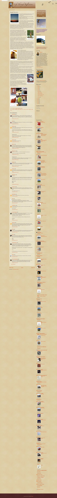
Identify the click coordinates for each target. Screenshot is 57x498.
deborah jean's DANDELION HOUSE (42, 470)
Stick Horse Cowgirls (40, 369)
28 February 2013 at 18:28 (15, 166)
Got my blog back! (39, 391)
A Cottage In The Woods (40, 477)
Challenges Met (39, 399)
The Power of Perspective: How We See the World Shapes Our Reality (44, 135)
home (22, 109)
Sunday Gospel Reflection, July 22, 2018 (44, 236)
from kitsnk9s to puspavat (40, 151)
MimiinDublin (39, 437)
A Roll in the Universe (40, 202)
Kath (12, 121)
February (21, 109)
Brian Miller (13, 114)
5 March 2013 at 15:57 (14, 256)
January (39, 97)
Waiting (42, 307)
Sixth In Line (39, 363)
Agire (41, 351)
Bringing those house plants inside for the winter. (43, 359)
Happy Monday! (43, 289)
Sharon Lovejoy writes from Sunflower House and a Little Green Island (41, 334)
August (39, 86)
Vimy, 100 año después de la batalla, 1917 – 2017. (43, 278)
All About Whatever (39, 255)
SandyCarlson (14, 205)
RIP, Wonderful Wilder (43, 301)
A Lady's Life (13, 186)
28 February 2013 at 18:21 (15, 159)
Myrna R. (13, 144)
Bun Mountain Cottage (40, 393)
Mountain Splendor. (40, 93)
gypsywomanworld (39, 425)
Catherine (13, 126)
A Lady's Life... (39, 270)
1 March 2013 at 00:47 (14, 196)
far (41, 313)
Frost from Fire (39, 253)
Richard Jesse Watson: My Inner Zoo (42, 375)
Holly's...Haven (39, 446)
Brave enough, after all (43, 203)
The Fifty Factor (39, 327)
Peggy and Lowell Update (44, 155)
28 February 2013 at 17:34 (15, 148)
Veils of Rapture (39, 481)
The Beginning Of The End (42, 80)
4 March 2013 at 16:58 (14, 252)
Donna (13, 234)
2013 (38, 85)
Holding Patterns (39, 381)
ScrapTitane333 (39, 431)
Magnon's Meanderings (40, 121)
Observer (38, 214)
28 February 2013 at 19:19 (15, 172)
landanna (38, 190)
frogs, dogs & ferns (39, 474)
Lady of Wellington (39, 485)
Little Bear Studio (39, 184)
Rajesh (13, 254)
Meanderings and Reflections (41, 166)
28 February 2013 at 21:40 (15, 184)
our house (27, 109)
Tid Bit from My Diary (40, 133)
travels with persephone (40, 127)
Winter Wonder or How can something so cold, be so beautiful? (44, 386)
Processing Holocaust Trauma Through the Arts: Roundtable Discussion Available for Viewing (44, 174)
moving (24, 109)
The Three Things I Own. (41, 94)
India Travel (38, 258)
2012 (38, 98)
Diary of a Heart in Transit (40, 484)
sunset (11, 110)
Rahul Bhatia (13, 194)
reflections (29, 109)
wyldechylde (39, 264)
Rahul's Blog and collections (41, 160)
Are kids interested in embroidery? (43, 191)
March (39, 90)
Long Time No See (43, 179)
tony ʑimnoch (39, 145)
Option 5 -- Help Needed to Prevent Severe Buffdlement (41, 444)
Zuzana (41, 52)
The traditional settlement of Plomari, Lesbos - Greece (44, 141)
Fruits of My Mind (39, 390)
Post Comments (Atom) (15, 269)
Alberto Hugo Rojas (39, 276)
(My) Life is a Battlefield (43, 241)
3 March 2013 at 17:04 (14, 240)
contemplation (16, 109)
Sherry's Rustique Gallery (40, 407)
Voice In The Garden (40, 226)
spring (32, 109)
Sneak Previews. (40, 92)
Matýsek (38, 464)
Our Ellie (42, 283)
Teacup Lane (39, 178)
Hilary (13, 229)
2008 (38, 103)
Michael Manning (39, 321)
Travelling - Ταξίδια (39, 139)
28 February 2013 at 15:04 (15, 137)
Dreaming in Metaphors (40, 413)
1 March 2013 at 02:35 (14, 209)
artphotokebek (39, 232)
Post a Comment (13, 264)
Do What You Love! (43, 335)
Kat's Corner (38, 384)
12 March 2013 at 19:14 (15, 262)
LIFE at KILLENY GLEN (40, 401)
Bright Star (38, 196)
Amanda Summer (14, 242)
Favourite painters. (43, 122)
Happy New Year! (43, 185)
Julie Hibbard (39, 220)
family (18, 109)
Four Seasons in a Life (40, 452)
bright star (13, 222)
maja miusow (39, 478)
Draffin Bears (13, 174)
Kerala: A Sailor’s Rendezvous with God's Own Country (43, 162)
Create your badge (38, 108)
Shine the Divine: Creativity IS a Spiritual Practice (41, 282)
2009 (38, 102)
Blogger (32, 496)
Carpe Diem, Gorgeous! (40, 458)
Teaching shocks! (43, 167)
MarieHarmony (39, 473)
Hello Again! (38, 256)
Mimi (12, 198)
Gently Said (38, 443)
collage (13, 109)
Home (22, 267)
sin (41, 128)
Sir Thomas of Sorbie (40, 419)
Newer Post (11, 267)
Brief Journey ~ (39, 319)
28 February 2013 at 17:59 (15, 154)
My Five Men (39, 208)
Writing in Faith (39, 172)
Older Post (33, 267)
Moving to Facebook (43, 341)
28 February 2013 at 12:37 (15, 118)
